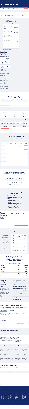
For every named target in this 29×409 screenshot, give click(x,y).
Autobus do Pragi (9, 395)
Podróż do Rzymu (24, 395)
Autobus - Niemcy (10, 396)
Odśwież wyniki (14, 140)
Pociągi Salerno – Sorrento (3, 359)
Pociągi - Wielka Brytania (3, 400)
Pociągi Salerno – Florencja (24, 354)
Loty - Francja (16, 397)
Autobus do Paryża (10, 393)
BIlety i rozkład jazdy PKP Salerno (18, 340)
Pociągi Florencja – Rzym (24, 350)
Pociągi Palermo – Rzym (3, 354)
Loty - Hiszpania (16, 395)
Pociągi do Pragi (2, 394)
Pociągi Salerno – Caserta (17, 359)
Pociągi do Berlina (3, 393)
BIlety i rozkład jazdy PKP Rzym (18, 341)
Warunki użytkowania (12, 407)
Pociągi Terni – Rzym (24, 367)
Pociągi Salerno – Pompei (24, 358)
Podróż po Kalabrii (24, 393)
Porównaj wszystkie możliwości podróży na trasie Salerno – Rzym (7, 341)
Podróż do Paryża (24, 396)
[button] (13, 8)
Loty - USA (16, 399)
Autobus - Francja (9, 397)
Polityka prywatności (17, 407)
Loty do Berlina (16, 393)
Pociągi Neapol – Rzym (9, 353)
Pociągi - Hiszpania (3, 395)
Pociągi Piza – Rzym (16, 367)
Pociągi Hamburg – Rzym (3, 353)
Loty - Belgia (16, 398)
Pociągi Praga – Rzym (9, 350)
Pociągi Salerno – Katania (24, 355)
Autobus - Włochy (9, 399)
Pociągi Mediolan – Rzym (3, 349)
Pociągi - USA (2, 398)
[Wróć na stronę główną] (1, 407)
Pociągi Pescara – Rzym (2, 367)
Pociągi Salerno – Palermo (17, 355)
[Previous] (5, 178)
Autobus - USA (9, 398)
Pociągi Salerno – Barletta (10, 359)
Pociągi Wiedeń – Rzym (9, 349)
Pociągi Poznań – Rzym (16, 353)
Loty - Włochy (16, 400)
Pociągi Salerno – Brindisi (17, 358)
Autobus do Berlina (10, 394)
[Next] (18, 21)
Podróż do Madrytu (24, 394)
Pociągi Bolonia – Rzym (24, 353)
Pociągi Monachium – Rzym (3, 350)
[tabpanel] (19, 221)
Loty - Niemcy (16, 396)
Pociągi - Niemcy (2, 396)
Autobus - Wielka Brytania (10, 400)
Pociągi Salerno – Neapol (10, 355)
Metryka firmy (7, 407)
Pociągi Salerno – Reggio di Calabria (4, 358)
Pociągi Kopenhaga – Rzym (24, 349)
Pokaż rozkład (2, 67)
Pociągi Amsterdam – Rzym (17, 350)
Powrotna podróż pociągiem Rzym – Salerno (5, 339)
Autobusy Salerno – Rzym (17, 339)
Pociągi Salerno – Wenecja (3, 355)
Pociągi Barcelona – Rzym (17, 349)
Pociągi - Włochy (2, 399)
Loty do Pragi (16, 394)
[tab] (5, 23)
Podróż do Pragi (23, 398)
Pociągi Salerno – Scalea (10, 358)
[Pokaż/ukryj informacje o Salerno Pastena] (27, 323)
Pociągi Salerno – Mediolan (17, 354)
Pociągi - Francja (2, 397)
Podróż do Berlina (24, 397)
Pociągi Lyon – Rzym (9, 354)
